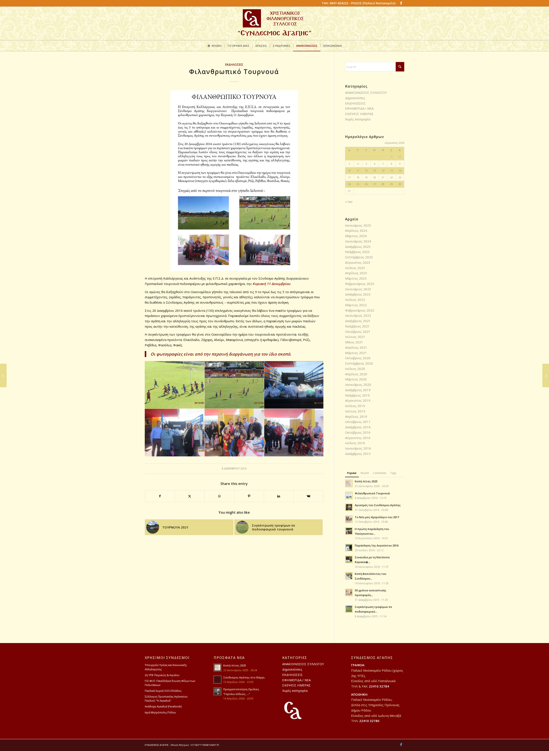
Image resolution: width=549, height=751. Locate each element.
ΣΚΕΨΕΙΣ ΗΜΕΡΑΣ (359, 114)
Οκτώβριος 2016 (357, 432)
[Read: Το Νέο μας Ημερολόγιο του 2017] (349, 519)
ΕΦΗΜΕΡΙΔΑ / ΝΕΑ (359, 108)
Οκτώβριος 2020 (357, 358)
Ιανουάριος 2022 (358, 315)
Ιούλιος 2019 (355, 406)
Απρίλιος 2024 (356, 230)
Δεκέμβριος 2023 (358, 246)
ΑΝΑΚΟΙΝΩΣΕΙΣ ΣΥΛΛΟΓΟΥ (366, 92)
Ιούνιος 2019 (355, 411)
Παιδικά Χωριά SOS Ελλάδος (163, 691)
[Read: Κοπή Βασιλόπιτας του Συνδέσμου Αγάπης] (349, 576)
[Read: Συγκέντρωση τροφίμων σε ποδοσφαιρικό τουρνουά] (349, 609)
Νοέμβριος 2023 (357, 252)
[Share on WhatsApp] (219, 496)
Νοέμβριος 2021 (357, 326)
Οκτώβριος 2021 (357, 331)
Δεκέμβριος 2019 (358, 390)
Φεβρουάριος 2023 (359, 284)
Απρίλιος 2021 (356, 347)
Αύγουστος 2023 (357, 262)
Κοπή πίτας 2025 (366, 481)
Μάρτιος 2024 (356, 236)
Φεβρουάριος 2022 (359, 310)
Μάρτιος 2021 (356, 353)
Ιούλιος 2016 (355, 443)
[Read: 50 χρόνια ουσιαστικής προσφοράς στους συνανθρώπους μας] (349, 592)
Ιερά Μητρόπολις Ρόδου (160, 712)
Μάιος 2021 (354, 342)
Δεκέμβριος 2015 (358, 453)
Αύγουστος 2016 (357, 438)
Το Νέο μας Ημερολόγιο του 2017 (377, 517)
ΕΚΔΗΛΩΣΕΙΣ (234, 65)
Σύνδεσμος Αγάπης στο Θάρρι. (244, 677)
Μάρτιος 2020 (356, 379)
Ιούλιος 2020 (355, 368)
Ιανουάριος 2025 (358, 225)
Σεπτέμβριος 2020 (359, 363)
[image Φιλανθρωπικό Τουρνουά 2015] (175, 385)
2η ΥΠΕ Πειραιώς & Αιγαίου (162, 675)
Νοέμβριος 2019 (357, 395)
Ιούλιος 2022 (355, 299)
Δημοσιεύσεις (355, 98)
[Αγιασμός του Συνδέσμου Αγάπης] (3, 375)
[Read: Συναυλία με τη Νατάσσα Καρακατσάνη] (349, 559)
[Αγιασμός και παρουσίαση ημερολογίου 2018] (545, 375)
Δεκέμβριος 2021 (358, 321)
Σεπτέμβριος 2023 (359, 257)
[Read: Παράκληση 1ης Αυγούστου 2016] (349, 547)
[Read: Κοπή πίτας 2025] (349, 483)
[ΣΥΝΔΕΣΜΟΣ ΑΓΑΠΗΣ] (274, 23)
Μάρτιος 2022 (356, 305)
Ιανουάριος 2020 (358, 384)
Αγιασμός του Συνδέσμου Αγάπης (378, 505)
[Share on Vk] (308, 496)
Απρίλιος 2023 (356, 273)
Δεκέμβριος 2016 (358, 427)
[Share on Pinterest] (249, 496)
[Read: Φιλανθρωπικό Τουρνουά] (349, 495)
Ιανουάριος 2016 (358, 448)
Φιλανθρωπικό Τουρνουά (372, 493)
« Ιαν (349, 201)
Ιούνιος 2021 (355, 337)
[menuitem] (214, 45)
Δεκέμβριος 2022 (358, 294)
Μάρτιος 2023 (356, 278)
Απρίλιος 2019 (356, 416)
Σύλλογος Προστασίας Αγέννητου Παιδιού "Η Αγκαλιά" (166, 699)
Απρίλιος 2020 (356, 374)
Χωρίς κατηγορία (357, 119)
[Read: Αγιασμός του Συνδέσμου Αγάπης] (349, 507)
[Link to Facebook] (401, 3)
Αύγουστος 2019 (357, 400)
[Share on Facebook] (160, 496)
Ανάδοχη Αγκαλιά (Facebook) (163, 706)
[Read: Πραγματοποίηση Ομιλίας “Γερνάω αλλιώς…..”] (217, 691)
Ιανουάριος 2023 (358, 289)
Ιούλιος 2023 (355, 268)
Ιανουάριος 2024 (358, 241)
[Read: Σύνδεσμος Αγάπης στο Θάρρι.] (217, 679)
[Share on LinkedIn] (279, 496)
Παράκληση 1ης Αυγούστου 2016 (376, 545)
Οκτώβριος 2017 (357, 421)
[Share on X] (190, 496)
